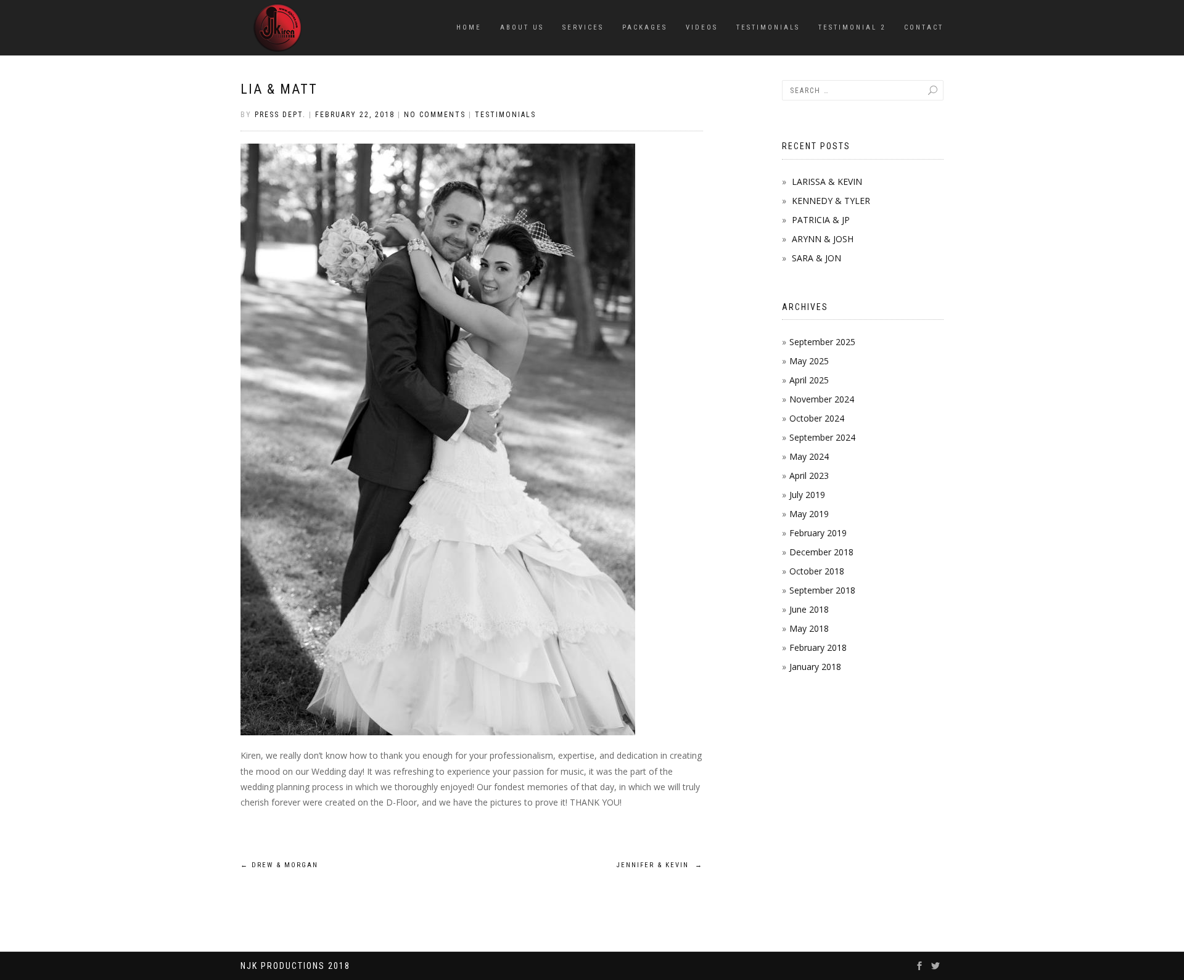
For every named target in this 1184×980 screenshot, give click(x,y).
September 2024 (822, 437)
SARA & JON (816, 258)
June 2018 (809, 609)
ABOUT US (522, 27)
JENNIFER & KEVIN (660, 865)
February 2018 (818, 647)
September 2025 (822, 342)
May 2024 (809, 456)
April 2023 (809, 475)
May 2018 (809, 628)
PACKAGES (644, 27)
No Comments (435, 114)
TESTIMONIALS (768, 27)
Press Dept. (280, 114)
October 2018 (816, 571)
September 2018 (822, 590)
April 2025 (809, 380)
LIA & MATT (279, 89)
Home (469, 27)
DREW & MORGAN (279, 865)
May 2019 (809, 514)
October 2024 (816, 418)
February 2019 (818, 533)
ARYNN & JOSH (822, 239)
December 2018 (821, 552)
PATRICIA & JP (821, 220)
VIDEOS (702, 27)
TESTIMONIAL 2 (852, 27)
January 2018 (815, 666)
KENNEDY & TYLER (831, 200)
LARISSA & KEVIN (827, 181)
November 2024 (821, 399)
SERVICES (583, 27)
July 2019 (807, 494)
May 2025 (809, 361)
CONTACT (924, 27)
